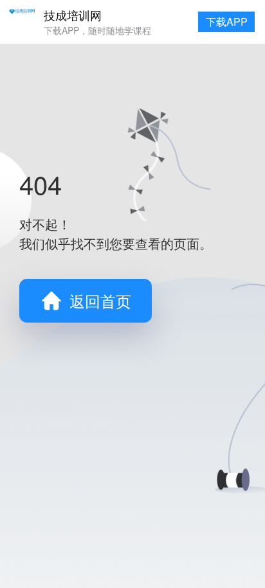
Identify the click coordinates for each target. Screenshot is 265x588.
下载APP (227, 21)
